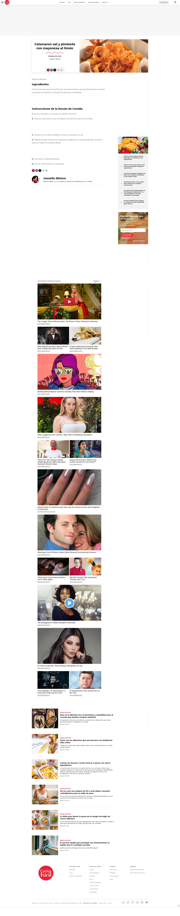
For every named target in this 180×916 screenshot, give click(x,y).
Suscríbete (164, 2)
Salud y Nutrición (79, 2)
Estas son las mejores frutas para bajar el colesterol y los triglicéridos (133, 157)
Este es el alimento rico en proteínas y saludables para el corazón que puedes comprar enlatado (86, 716)
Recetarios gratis (93, 2)
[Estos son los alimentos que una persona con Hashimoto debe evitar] (45, 744)
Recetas (62, 2)
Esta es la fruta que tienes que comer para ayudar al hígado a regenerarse (134, 166)
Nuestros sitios (95, 866)
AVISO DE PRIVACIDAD (139, 240)
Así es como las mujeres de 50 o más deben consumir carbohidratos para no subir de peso (85, 792)
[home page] (7, 2)
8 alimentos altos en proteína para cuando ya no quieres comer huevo (134, 183)
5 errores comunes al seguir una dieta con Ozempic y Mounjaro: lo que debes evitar (134, 175)
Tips (69, 2)
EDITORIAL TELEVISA (90, 903)
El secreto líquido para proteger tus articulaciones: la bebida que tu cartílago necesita (84, 844)
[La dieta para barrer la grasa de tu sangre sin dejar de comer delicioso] (45, 820)
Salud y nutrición (65, 712)
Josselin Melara (54, 59)
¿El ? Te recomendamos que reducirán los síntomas (134, 193)
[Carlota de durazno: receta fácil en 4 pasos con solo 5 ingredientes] (45, 769)
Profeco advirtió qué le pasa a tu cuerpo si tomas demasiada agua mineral (134, 202)
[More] (108, 2)
